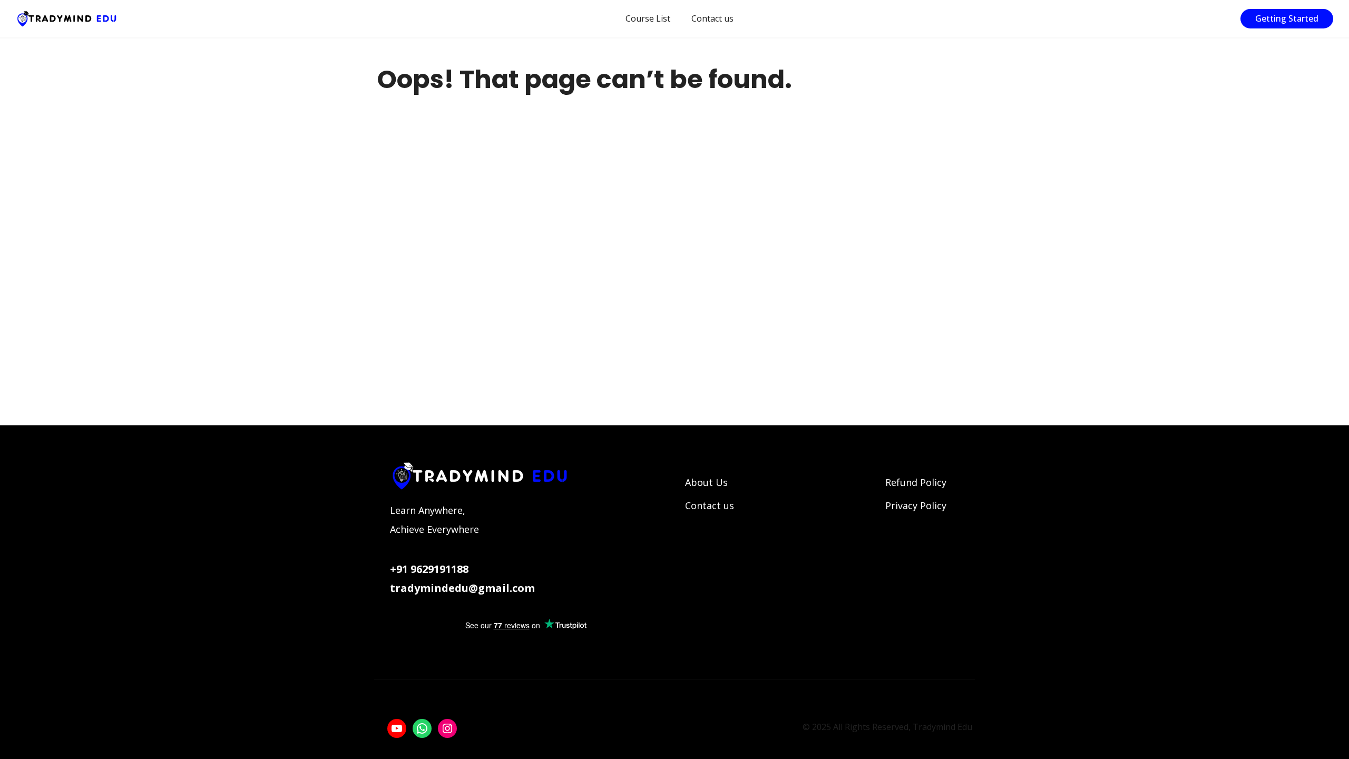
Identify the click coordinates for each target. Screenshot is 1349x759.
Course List (647, 18)
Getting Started (1286, 18)
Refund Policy (915, 482)
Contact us (712, 18)
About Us (706, 482)
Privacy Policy (915, 505)
